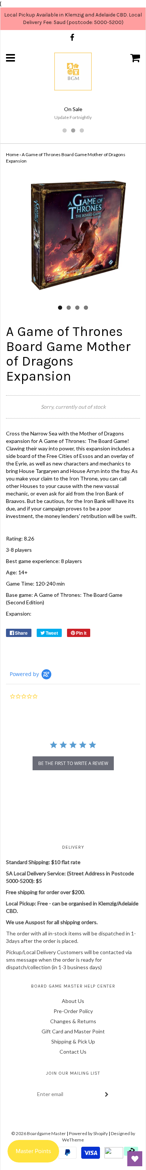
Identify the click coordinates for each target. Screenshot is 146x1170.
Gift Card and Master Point (73, 1031)
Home (12, 154)
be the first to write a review (73, 763)
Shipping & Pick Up (73, 1041)
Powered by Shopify (88, 1133)
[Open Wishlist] (134, 1158)
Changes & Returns (73, 1021)
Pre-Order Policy (73, 1011)
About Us (73, 1001)
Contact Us (73, 1051)
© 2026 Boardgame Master (38, 1133)
